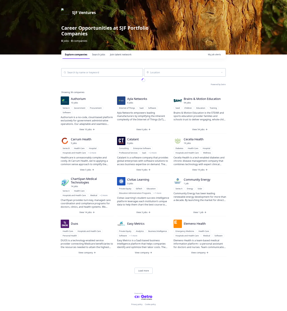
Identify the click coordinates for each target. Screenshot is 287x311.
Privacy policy (136, 304)
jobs (98, 54)
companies (76, 54)
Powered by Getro (218, 84)
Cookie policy (150, 304)
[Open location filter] (222, 72)
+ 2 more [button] (92, 152)
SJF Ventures (84, 12)
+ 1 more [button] (157, 193)
